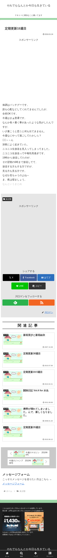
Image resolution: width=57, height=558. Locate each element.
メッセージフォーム (13, 483)
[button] (37, 286)
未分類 (8, 199)
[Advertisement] (28, 70)
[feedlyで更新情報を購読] (15, 302)
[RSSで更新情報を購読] (42, 302)
